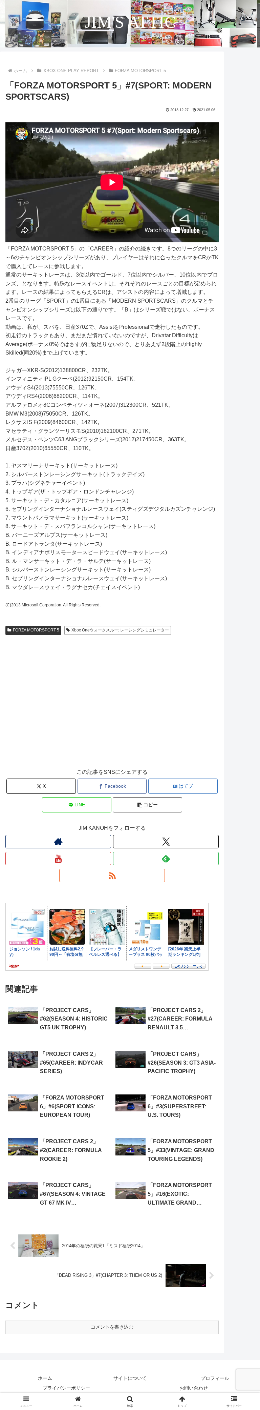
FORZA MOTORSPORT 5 (36, 630)
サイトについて (130, 1378)
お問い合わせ (193, 1388)
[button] (147, 804)
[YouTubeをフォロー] (58, 858)
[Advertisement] (112, 708)
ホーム (45, 1378)
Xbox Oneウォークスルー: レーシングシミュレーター (120, 630)
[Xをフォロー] (166, 841)
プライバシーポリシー (66, 1388)
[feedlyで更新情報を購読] (166, 858)
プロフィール (215, 1378)
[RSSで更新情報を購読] (112, 875)
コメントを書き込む (112, 1327)
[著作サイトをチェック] (58, 841)
